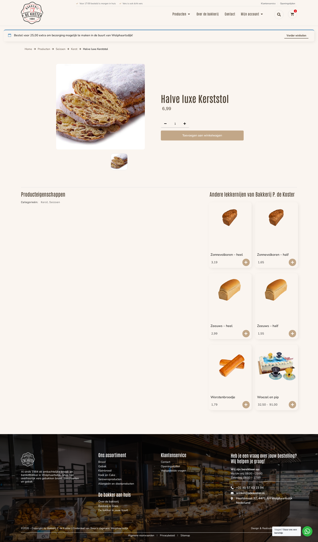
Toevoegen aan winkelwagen (202, 135)
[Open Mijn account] (261, 13)
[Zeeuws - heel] (230, 288)
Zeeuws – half (267, 326)
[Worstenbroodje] (230, 366)
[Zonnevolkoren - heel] (230, 217)
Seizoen (60, 49)
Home (28, 49)
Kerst (74, 49)
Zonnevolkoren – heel (227, 254)
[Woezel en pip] (276, 364)
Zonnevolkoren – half (273, 254)
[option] (100, 106)
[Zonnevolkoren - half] (276, 217)
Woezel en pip (268, 397)
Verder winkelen (296, 35)
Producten (44, 49)
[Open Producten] (189, 13)
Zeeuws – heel (221, 326)
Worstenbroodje (223, 397)
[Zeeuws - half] (276, 288)
